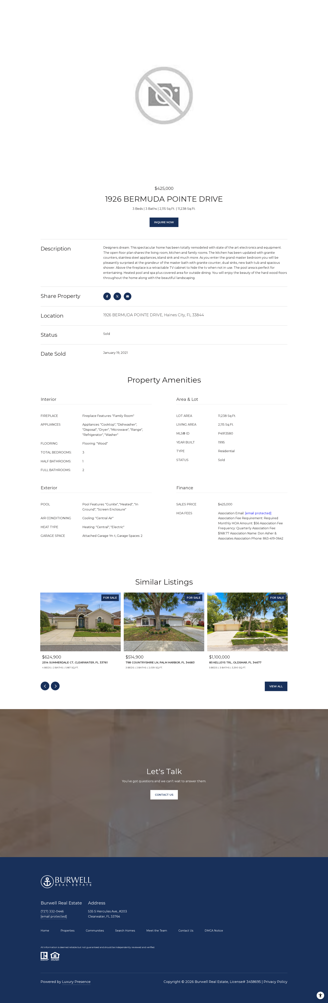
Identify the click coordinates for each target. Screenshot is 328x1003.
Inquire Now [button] (164, 222)
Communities (95, 930)
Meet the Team (156, 930)
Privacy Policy (275, 982)
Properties (67, 930)
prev (45, 686)
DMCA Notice (214, 930)
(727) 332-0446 (52, 911)
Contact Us (185, 930)
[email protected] (258, 513)
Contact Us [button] (164, 794)
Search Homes (125, 930)
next (55, 686)
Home (45, 930)
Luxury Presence (76, 982)
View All (276, 686)
